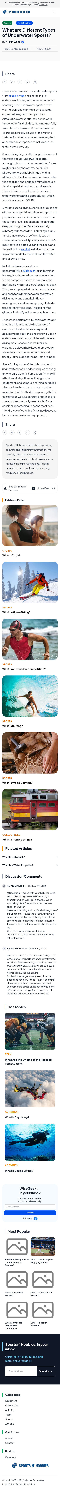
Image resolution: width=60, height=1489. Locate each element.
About (8, 1438)
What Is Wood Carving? (17, 782)
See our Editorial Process (17, 488)
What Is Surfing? (12, 725)
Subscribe (30, 1213)
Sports (7, 550)
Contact (9, 1442)
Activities (11, 1111)
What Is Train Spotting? (17, 839)
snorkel (25, 249)
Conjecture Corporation (33, 1480)
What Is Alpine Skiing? (16, 612)
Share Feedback (46, 488)
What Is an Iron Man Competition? (24, 669)
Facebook (10, 1457)
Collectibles (11, 834)
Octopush (29, 270)
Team (8, 1054)
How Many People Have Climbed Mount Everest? (17, 1262)
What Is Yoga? (11, 555)
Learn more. (43, 5)
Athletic (9, 1423)
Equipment (11, 1400)
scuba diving (16, 95)
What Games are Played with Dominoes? (13, 1325)
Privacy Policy (8, 1484)
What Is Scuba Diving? (19, 1170)
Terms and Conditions (25, 1484)
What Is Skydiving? (17, 1117)
